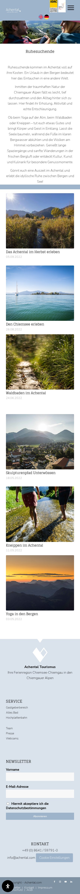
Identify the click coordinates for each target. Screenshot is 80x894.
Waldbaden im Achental (26, 393)
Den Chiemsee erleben (25, 324)
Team (9, 728)
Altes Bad (12, 712)
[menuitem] (45, 888)
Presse (10, 733)
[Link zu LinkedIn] (71, 882)
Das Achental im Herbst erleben (33, 252)
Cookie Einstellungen (54, 857)
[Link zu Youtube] (65, 882)
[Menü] (69, 7)
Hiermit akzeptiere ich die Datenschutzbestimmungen (27, 806)
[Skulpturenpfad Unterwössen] (40, 441)
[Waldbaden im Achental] (40, 362)
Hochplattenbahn (16, 718)
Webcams (12, 738)
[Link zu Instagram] (60, 882)
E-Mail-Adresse (17, 787)
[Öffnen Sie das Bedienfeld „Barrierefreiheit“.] (8, 886)
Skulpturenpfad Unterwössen (30, 473)
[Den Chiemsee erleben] (40, 293)
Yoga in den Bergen (22, 614)
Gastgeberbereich (17, 707)
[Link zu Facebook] (54, 882)
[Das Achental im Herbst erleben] (40, 220)
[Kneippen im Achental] (40, 514)
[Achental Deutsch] (46, 18)
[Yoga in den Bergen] (40, 582)
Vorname (12, 770)
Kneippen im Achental (24, 545)
